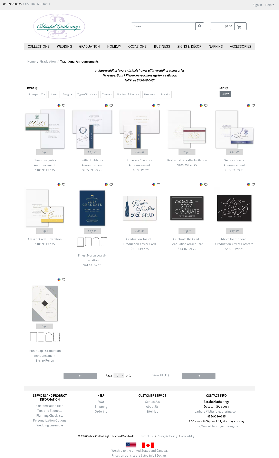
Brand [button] (164, 94)
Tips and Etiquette (49, 411)
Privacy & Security (167, 436)
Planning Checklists (49, 416)
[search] (199, 26)
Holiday (114, 46)
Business (162, 46)
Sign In (257, 5)
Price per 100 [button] (36, 94)
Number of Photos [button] (127, 94)
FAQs (101, 402)
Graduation (89, 46)
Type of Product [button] (86, 94)
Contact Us (152, 402)
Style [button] (53, 94)
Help (268, 5)
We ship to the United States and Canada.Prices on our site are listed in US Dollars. (140, 453)
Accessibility (187, 436)
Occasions (137, 46)
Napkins (216, 46)
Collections (39, 46)
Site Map (152, 412)
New (224, 94)
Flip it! (44, 152)
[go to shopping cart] (240, 26)
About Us (152, 407)
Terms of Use (147, 436)
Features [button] (149, 94)
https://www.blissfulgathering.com (216, 426)
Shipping (101, 407)
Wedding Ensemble (50, 425)
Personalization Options (49, 420)
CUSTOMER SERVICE (37, 4)
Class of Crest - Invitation (45, 239)
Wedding (64, 46)
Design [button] (66, 94)
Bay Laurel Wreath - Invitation (187, 160)
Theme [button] (106, 94)
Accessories (240, 46)
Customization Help (49, 406)
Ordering (101, 412)
